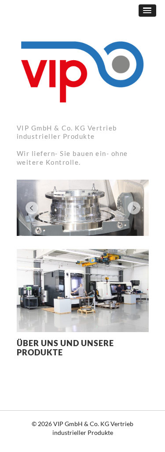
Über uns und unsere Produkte (65, 348)
